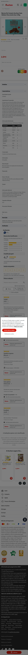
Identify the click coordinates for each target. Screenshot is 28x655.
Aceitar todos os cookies (9, 330)
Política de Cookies (18, 326)
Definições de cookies (9, 334)
